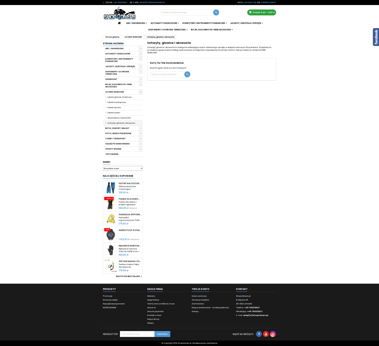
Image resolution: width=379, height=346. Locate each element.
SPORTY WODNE (113, 149)
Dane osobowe (199, 296)
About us (151, 307)
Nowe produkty (110, 299)
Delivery (151, 296)
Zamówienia (198, 303)
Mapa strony (153, 319)
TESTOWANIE (111, 154)
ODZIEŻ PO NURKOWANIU (117, 143)
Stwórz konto (268, 2)
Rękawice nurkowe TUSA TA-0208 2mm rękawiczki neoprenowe (130, 246)
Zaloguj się (250, 2)
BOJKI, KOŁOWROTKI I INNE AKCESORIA (211, 29)
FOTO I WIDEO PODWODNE (118, 133)
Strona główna (113, 43)
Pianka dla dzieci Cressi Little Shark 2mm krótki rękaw (130, 199)
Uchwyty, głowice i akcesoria (121, 123)
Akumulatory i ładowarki (119, 117)
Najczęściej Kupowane (118, 176)
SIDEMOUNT (111, 79)
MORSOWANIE (109, 307)
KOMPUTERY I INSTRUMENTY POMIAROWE (203, 23)
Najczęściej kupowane (114, 303)
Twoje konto (200, 289)
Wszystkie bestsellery (129, 276)
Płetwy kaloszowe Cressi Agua (130, 183)
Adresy (195, 311)
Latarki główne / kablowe (119, 97)
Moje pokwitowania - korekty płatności (210, 307)
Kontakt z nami (154, 315)
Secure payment (155, 311)
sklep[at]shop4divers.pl (152, 2)
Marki (106, 162)
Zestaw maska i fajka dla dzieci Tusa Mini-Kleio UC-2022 (130, 261)
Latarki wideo (113, 112)
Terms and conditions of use (161, 303)
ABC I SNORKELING (135, 23)
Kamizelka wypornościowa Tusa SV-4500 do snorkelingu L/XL (130, 214)
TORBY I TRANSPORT (115, 138)
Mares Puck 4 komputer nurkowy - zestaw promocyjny (130, 230)
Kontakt (242, 289)
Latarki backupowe (116, 102)
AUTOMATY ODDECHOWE (164, 23)
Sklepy (150, 323)
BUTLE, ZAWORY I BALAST (117, 128)
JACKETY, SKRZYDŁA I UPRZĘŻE (245, 23)
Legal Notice (153, 299)
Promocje (107, 296)
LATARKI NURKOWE (114, 91)
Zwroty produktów (200, 299)
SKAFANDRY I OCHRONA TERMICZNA (167, 29)
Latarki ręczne (114, 107)
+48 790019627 (120, 2)
